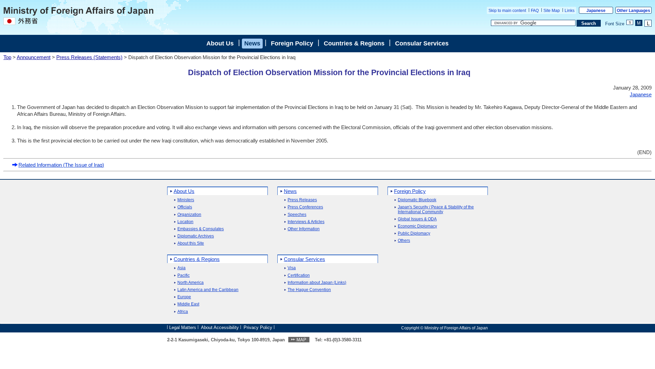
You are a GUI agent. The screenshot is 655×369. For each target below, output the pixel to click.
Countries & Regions (354, 43)
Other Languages (633, 10)
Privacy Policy (258, 327)
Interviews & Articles (306, 222)
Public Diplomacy (414, 233)
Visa (292, 268)
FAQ (535, 10)
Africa (182, 312)
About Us (220, 43)
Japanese (596, 10)
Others (404, 240)
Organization (189, 215)
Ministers (185, 200)
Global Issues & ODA (417, 219)
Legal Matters (182, 327)
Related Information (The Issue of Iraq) (61, 165)
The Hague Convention (309, 290)
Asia (181, 268)
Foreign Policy (292, 43)
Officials (184, 207)
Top (7, 57)
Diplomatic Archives (195, 236)
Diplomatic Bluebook (417, 200)
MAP (301, 339)
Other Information (304, 229)
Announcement (33, 57)
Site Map (551, 10)
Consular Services (422, 43)
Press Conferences (305, 207)
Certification (299, 275)
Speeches (297, 215)
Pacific (183, 275)
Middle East (188, 304)
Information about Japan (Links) (317, 283)
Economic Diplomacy (417, 226)
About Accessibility (220, 327)
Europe (184, 297)
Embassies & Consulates (200, 229)
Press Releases (302, 200)
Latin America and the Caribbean (207, 290)
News (252, 43)
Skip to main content (507, 10)
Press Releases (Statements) (89, 57)
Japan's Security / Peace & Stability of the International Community (436, 209)
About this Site (190, 243)
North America (190, 283)
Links (569, 10)
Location (185, 222)
